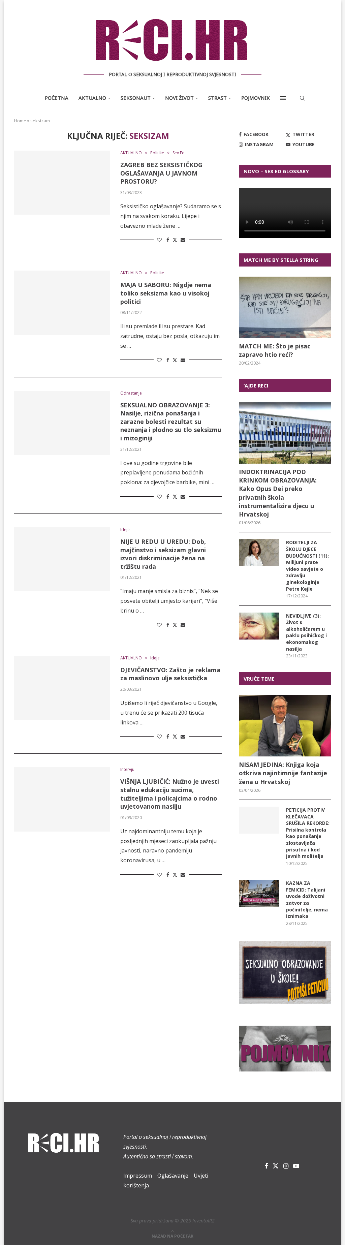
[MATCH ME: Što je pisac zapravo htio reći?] (285, 307)
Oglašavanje (172, 1175)
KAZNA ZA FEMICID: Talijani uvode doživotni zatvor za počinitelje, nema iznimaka (307, 899)
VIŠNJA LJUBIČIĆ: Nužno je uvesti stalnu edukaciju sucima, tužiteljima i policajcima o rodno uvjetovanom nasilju (169, 793)
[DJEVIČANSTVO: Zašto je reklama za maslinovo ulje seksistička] (62, 688)
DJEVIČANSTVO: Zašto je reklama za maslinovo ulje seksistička (170, 674)
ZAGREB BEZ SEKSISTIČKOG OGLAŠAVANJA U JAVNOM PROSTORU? (161, 173)
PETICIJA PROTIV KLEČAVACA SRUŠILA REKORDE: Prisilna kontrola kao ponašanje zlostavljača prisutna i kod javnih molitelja (308, 833)
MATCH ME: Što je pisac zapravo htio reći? (274, 350)
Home (20, 121)
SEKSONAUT (136, 97)
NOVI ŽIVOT (179, 97)
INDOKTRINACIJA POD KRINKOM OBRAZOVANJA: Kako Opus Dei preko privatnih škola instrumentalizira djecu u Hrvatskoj (278, 493)
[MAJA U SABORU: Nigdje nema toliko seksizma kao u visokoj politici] (62, 303)
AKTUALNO (92, 97)
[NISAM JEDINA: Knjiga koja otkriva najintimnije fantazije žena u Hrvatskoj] (285, 725)
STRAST (217, 97)
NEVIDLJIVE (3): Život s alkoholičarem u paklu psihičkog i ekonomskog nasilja (306, 632)
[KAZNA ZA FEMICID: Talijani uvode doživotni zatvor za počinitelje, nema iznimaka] (259, 893)
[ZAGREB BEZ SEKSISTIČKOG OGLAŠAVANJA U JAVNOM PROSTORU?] (62, 183)
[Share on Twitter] (174, 240)
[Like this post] (159, 240)
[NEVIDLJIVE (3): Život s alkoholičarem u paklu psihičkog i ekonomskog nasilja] (259, 626)
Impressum (137, 1175)
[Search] (302, 98)
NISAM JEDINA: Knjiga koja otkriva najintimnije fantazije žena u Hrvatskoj (283, 772)
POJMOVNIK (255, 97)
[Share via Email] (183, 240)
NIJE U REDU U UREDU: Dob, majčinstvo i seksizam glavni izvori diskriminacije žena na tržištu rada (163, 553)
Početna (56, 97)
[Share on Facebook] (167, 240)
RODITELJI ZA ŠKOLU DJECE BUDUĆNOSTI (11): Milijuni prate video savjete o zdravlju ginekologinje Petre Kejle (307, 565)
